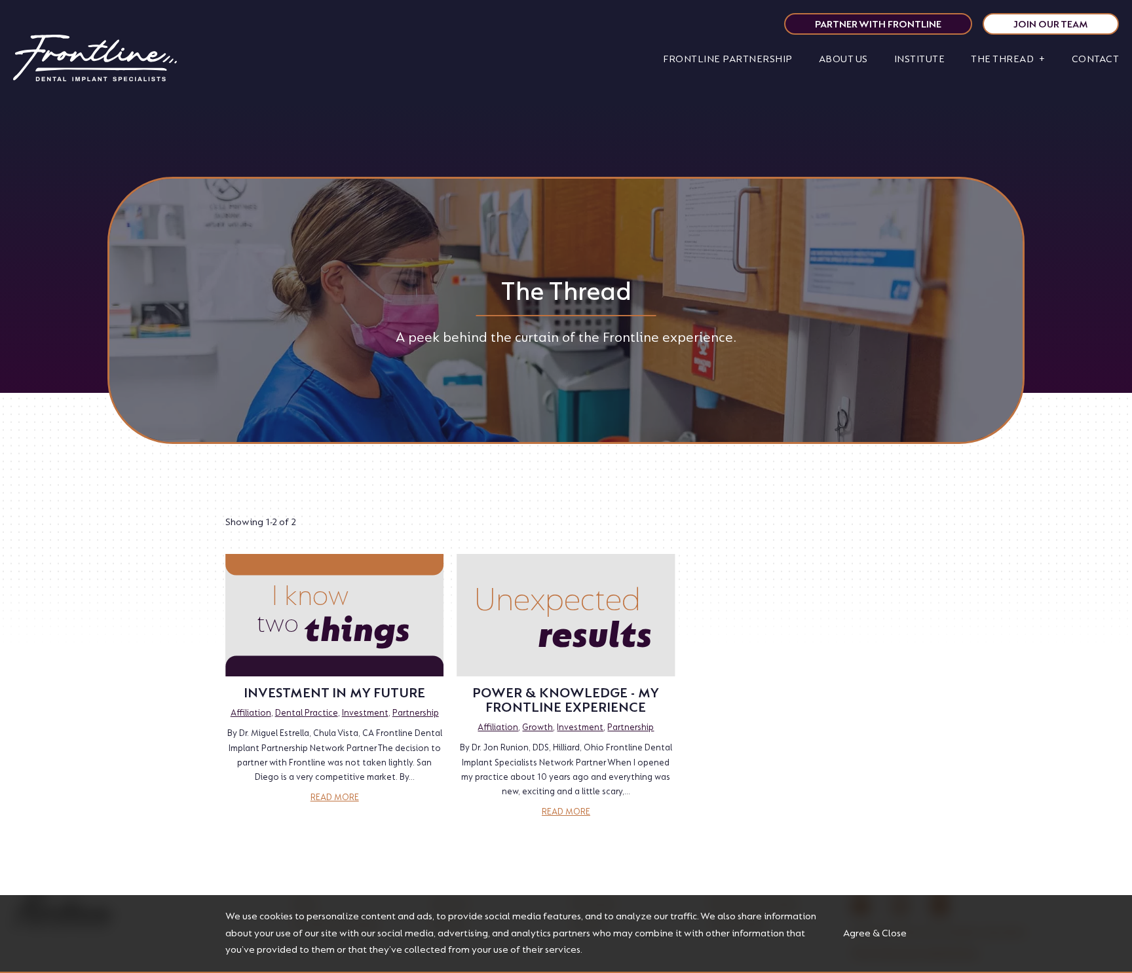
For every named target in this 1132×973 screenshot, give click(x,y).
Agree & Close (875, 933)
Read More (335, 797)
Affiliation (251, 712)
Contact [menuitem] (1096, 59)
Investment (365, 712)
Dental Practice (306, 712)
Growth (537, 727)
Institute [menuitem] (919, 59)
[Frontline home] (95, 59)
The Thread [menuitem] (1002, 59)
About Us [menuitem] (843, 59)
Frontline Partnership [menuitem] (728, 59)
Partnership (415, 712)
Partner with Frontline (878, 24)
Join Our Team (1050, 24)
